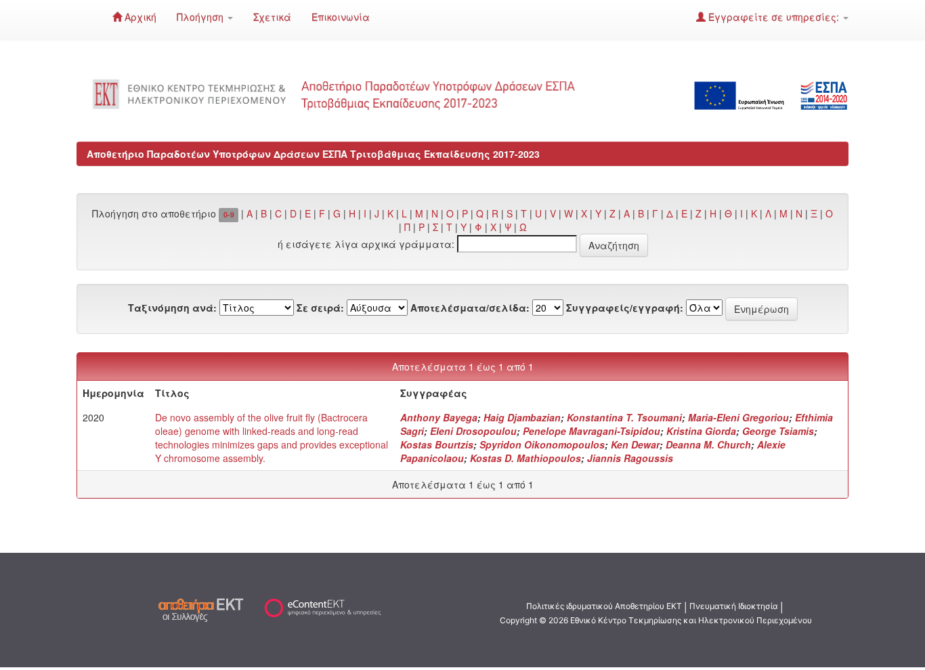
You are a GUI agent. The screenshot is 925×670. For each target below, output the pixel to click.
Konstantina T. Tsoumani (624, 417)
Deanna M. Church (708, 444)
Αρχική (139, 17)
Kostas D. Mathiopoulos (525, 458)
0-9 (228, 214)
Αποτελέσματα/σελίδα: (470, 307)
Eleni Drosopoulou (473, 431)
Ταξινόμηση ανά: (172, 307)
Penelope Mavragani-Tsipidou (591, 431)
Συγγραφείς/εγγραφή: (624, 307)
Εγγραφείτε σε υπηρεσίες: (774, 17)
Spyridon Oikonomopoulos (542, 444)
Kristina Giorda (701, 431)
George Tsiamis (778, 431)
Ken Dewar (635, 444)
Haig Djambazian (522, 417)
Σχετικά (272, 17)
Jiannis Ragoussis (630, 458)
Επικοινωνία (340, 17)
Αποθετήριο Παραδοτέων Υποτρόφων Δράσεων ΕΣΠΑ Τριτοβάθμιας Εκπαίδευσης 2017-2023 (313, 154)
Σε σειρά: (320, 307)
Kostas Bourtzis (436, 444)
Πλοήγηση (201, 17)
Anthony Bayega (438, 417)
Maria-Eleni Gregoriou (738, 417)
